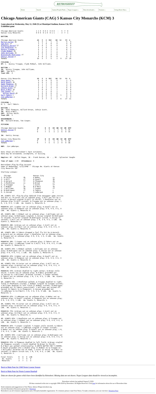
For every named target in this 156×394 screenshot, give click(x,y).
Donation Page (113, 391)
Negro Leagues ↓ (73, 10)
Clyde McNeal (7, 51)
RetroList (32, 389)
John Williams (7, 53)
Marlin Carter (7, 42)
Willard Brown (7, 86)
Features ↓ (102, 10)
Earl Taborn (6, 95)
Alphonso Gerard (8, 46)
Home (23, 10)
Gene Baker (6, 80)
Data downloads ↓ (89, 10)
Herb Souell (6, 82)
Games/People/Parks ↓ (59, 10)
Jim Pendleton (7, 47)
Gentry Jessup (7, 57)
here (93, 383)
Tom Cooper (6, 91)
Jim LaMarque (7, 97)
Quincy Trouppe (8, 49)
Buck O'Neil (6, 89)
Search (39, 10)
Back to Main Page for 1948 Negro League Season (20, 367)
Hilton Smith (9, 93)
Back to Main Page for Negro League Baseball (19, 371)
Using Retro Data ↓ (120, 10)
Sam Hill (5, 44)
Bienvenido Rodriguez (10, 55)
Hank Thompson (7, 84)
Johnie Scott (7, 88)
